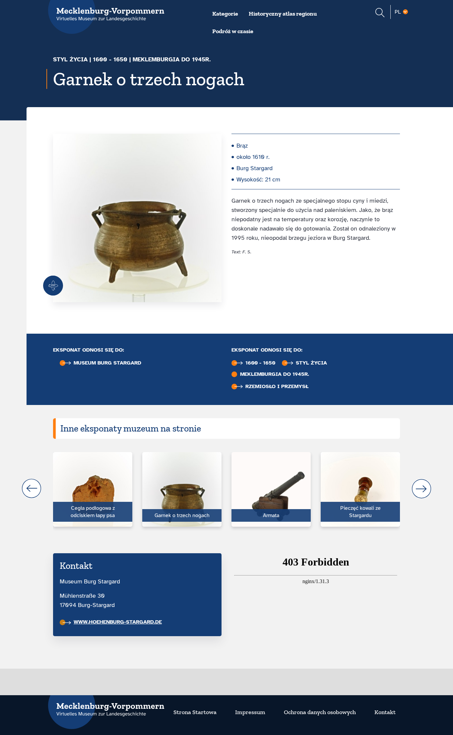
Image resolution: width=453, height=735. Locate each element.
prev (31, 489)
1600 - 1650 (110, 59)
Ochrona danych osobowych (320, 712)
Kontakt (385, 712)
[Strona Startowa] (106, 705)
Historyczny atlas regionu (283, 13)
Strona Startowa (195, 712)
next (421, 489)
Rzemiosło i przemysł (276, 386)
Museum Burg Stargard (107, 363)
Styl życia (70, 59)
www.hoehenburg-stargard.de (118, 622)
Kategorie (225, 13)
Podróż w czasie (232, 31)
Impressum (250, 712)
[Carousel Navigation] (226, 489)
